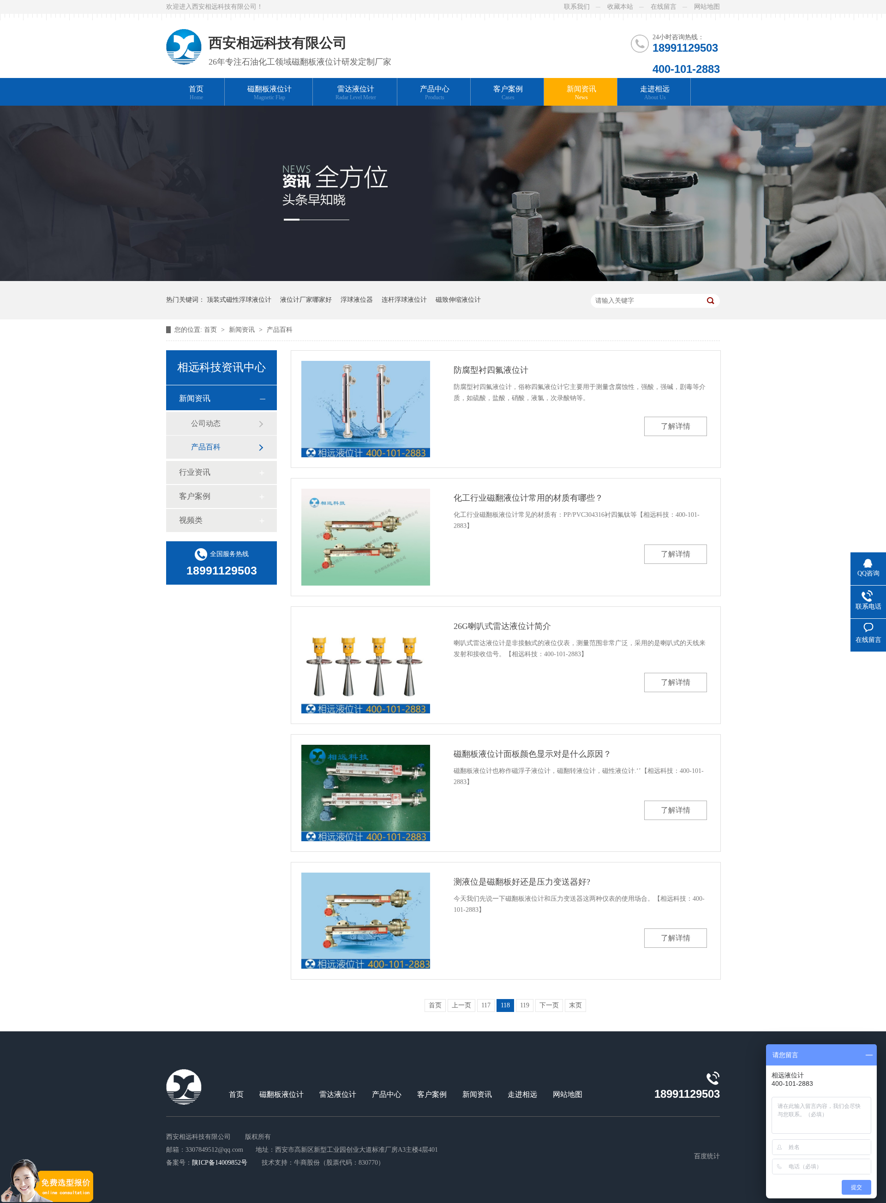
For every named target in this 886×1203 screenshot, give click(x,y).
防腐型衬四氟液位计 (491, 370)
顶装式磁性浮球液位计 (239, 299)
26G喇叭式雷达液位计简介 (502, 626)
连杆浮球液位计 (404, 299)
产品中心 (434, 93)
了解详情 (675, 426)
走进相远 (655, 93)
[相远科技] (184, 39)
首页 (196, 93)
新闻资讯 (581, 93)
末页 (575, 1005)
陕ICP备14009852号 (219, 1162)
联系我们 (577, 6)
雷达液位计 (355, 93)
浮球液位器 (357, 299)
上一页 (461, 1005)
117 (486, 1005)
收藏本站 (620, 6)
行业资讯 (194, 472)
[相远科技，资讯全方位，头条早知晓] (443, 278)
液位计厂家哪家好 (306, 299)
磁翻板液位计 (269, 93)
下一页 (549, 1005)
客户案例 (508, 93)
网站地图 (707, 6)
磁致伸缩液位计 (458, 299)
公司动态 (206, 423)
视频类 (191, 520)
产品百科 (280, 329)
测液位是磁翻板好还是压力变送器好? (522, 881)
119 (524, 1005)
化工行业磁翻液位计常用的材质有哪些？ (528, 498)
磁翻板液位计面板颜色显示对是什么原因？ (532, 754)
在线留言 (663, 6)
